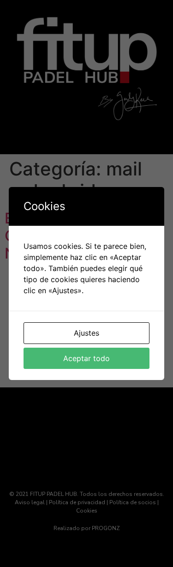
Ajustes (86, 333)
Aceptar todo (86, 358)
